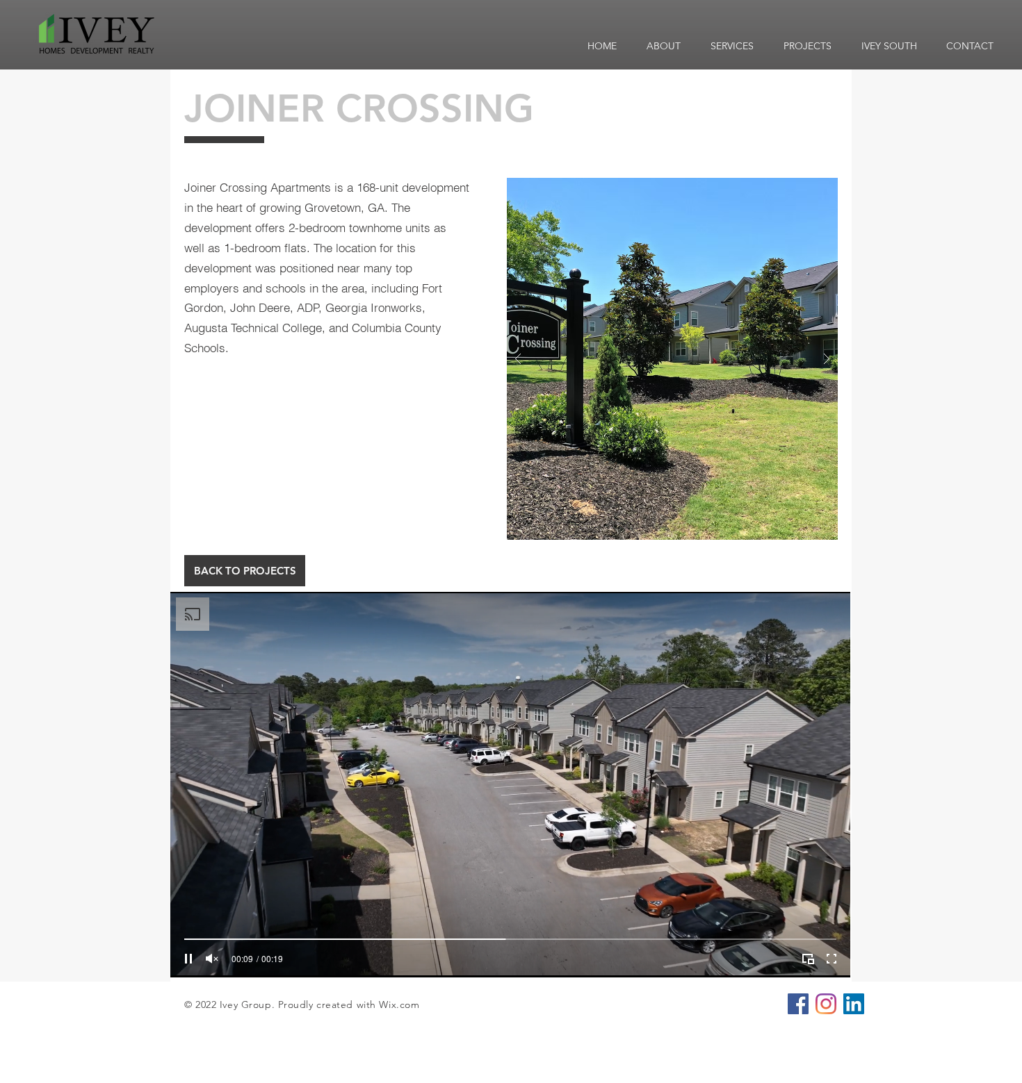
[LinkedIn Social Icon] (853, 1003)
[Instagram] (826, 1003)
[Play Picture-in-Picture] (808, 959)
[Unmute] (212, 959)
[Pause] (188, 959)
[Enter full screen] (831, 959)
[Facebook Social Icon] (798, 1003)
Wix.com (399, 1004)
